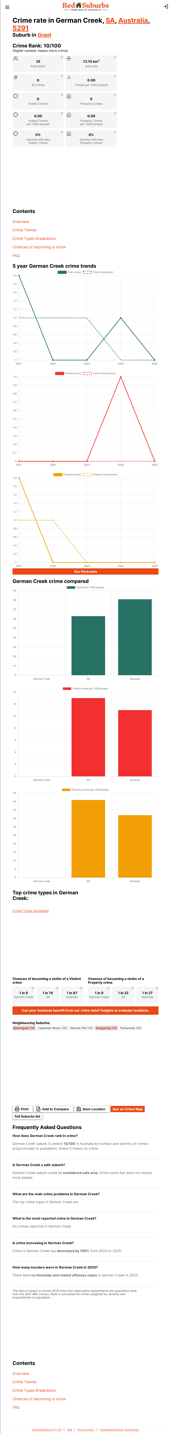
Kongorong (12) (106, 1028)
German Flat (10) (81, 1028)
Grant (44, 35)
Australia (133, 20)
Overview (21, 221)
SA (110, 20)
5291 (21, 28)
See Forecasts (85, 571)
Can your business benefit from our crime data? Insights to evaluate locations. (85, 1010)
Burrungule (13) (24, 1028)
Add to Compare (55, 1109)
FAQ (16, 255)
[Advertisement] (85, 179)
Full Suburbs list (27, 1116)
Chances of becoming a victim (39, 247)
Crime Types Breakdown (34, 238)
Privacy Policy (86, 1429)
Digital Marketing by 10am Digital (119, 1429)
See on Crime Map (128, 1109)
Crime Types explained (31, 911)
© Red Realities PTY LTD (47, 1429)
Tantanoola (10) (130, 1028)
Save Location (94, 1109)
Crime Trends (24, 230)
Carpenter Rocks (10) (52, 1028)
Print (25, 1109)
